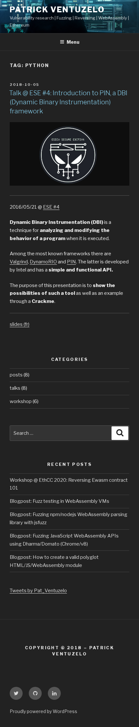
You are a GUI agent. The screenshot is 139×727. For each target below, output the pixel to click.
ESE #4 (51, 207)
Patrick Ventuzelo (57, 9)
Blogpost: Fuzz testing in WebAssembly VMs (59, 501)
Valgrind (19, 262)
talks (15, 388)
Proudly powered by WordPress (43, 711)
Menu (73, 42)
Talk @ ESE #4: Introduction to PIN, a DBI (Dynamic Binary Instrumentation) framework (68, 102)
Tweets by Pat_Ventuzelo (38, 591)
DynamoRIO (43, 262)
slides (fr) (19, 324)
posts (16, 375)
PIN (71, 262)
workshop (21, 401)
